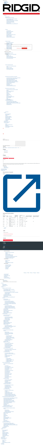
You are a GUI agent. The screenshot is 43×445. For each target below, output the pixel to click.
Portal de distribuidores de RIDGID (9, 126)
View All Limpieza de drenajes (10, 42)
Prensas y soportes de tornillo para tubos (11, 57)
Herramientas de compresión (10, 31)
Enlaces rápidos (6, 263)
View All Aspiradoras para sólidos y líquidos (11, 101)
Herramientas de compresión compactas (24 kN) (10, 303)
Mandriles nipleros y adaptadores (8, 339)
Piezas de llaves (7, 377)
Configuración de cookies (7, 275)
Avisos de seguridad (7, 118)
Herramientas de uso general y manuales (10, 88)
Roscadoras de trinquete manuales (10, 337)
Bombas (8, 90)
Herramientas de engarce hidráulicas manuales (12, 78)
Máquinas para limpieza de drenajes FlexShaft (10, 326)
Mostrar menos (4, 165)
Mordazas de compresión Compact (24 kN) (10, 307)
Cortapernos (8, 93)
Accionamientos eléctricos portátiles (9, 333)
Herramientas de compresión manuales (11, 34)
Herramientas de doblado (8, 380)
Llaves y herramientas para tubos (9, 255)
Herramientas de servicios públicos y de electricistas (11, 76)
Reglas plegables (9, 94)
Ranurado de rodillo (6, 341)
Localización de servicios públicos (7, 295)
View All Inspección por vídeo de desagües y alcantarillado (11, 292)
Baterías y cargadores (9, 35)
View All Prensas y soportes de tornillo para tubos (10, 349)
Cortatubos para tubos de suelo (8, 355)
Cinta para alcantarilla (7, 319)
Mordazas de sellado (9, 32)
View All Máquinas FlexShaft (8, 325)
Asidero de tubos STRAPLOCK (7, 412)
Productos (5, 15)
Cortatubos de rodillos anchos (9, 361)
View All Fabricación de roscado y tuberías (11, 54)
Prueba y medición (6, 296)
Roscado (5, 330)
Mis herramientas (7, 114)
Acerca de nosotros (6, 122)
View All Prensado (9, 30)
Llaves (4, 364)
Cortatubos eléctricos (7, 356)
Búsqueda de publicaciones (6, 433)
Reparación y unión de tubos (10, 68)
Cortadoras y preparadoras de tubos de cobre (10, 394)
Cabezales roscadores (8, 336)
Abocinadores (6, 381)
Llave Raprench (7, 369)
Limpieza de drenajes (7, 41)
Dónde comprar (7, 267)
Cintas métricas (5, 420)
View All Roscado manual (9, 335)
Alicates (5, 416)
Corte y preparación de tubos (10, 69)
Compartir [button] (4, 159)
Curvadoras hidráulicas (7, 347)
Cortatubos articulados (8, 360)
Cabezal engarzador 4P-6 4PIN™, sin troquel (12, 80)
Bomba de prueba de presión (8, 387)
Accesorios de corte (6, 309)
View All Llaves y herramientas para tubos (8, 363)
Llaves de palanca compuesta (8, 373)
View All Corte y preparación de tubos (9, 390)
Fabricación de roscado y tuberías (6, 328)
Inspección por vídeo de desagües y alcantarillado (12, 20)
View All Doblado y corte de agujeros (9, 343)
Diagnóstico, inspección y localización (9, 17)
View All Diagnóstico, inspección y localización (9, 289)
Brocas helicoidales (9, 97)
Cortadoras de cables (9, 83)
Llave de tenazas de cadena (8, 374)
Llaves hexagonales (7, 371)
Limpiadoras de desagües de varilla (11, 46)
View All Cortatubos (8, 358)
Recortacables (5, 404)
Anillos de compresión (9, 36)
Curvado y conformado (9, 67)
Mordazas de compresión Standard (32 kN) (10, 306)
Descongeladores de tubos (8, 386)
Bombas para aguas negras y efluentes (9, 411)
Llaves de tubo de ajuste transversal (9, 370)
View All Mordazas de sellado (8, 305)
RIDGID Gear (6, 125)
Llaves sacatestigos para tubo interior (9, 367)
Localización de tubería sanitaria (10, 21)
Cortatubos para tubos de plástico (9, 392)
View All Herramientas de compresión (9, 301)
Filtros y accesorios (6, 425)
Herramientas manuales (9, 43)
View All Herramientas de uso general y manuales (12, 89)
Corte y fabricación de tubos (10, 58)
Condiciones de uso (6, 277)
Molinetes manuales (7, 318)
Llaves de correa (7, 375)
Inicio (3, 147)
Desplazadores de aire (9, 104)
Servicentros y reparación (8, 116)
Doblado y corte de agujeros (10, 56)
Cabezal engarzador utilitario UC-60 (11, 79)
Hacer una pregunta (11, 158)
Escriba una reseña (5, 158)
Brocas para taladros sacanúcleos (9, 345)
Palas (7, 98)
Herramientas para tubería (8, 346)
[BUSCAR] (20, 143)
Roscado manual (7, 334)
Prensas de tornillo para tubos (8, 350)
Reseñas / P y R (3, 170)
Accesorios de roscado (7, 340)
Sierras (6, 354)
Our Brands (5, 3)
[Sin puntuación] (5, 156)
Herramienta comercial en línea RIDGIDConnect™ (12, 23)
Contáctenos (6, 120)
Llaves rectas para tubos (7, 366)
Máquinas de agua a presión (10, 47)
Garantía (6, 115)
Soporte (5, 112)
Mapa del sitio (5, 276)
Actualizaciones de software (8, 119)
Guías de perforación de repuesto (10, 96)
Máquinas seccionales (9, 45)
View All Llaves (6, 365)
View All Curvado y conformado (8, 379)
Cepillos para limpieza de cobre (8, 393)
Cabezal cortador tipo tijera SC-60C (11, 82)
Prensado (6, 29)
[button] (21, 0)
